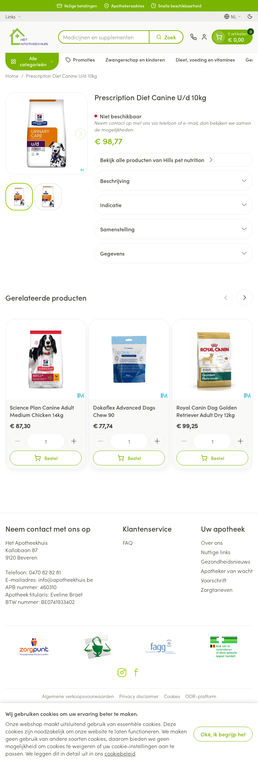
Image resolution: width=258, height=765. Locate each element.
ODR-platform (200, 696)
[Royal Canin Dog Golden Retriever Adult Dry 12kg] (212, 359)
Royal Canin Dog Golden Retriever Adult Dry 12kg (206, 411)
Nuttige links (215, 552)
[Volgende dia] (244, 298)
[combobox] (103, 37)
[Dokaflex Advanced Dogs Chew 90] (129, 359)
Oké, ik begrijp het (223, 734)
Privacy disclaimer (139, 696)
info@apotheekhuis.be (65, 579)
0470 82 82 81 (45, 572)
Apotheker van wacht (227, 570)
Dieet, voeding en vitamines (205, 59)
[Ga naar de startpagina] (28, 37)
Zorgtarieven (216, 589)
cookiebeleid (119, 753)
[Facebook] (136, 672)
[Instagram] (122, 672)
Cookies (172, 696)
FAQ (128, 542)
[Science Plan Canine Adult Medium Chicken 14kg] (46, 359)
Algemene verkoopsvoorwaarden (78, 696)
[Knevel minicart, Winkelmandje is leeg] (219, 37)
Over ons (212, 542)
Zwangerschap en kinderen (135, 59)
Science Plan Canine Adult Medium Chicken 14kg (42, 411)
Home (11, 75)
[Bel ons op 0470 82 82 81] (193, 37)
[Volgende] (80, 133)
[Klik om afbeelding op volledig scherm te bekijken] (46, 134)
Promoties (84, 59)
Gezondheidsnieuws (225, 561)
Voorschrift (213, 580)
